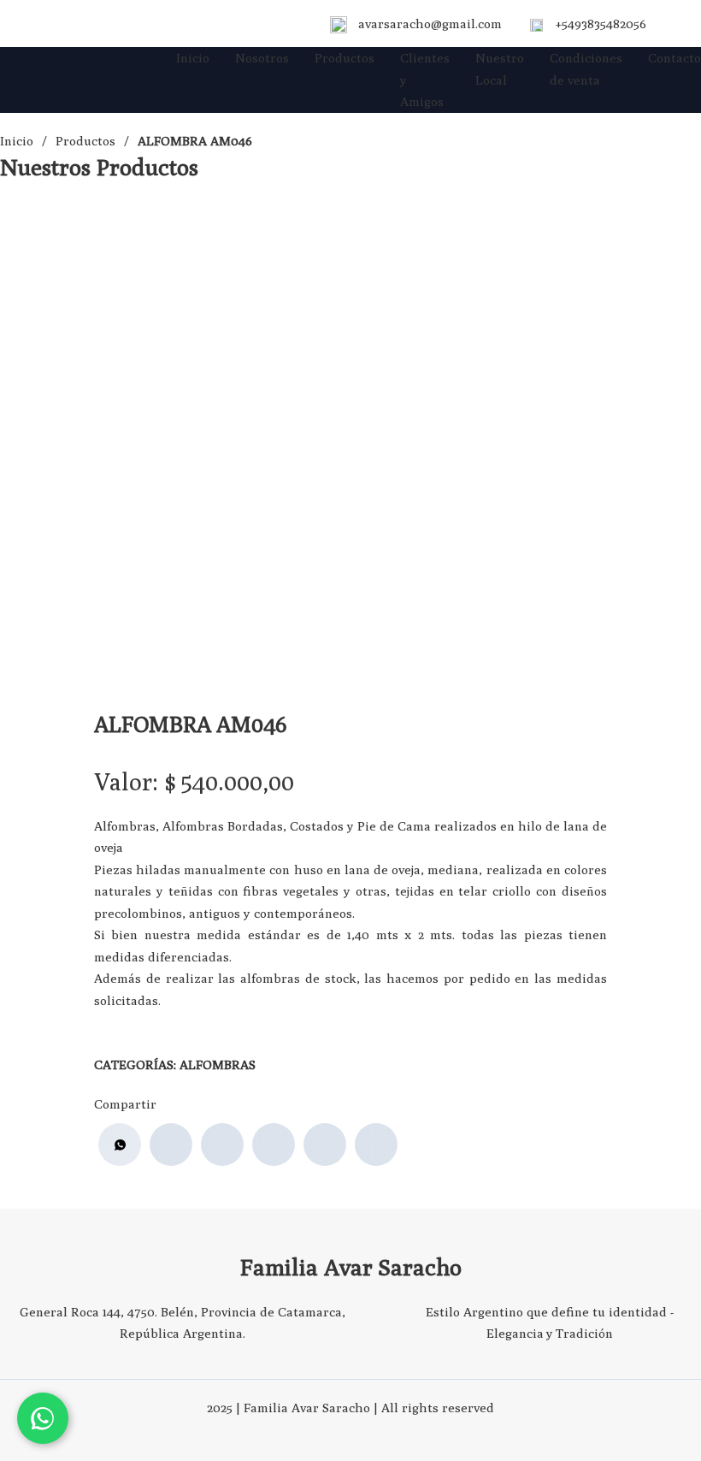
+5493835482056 (601, 23)
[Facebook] (171, 1144)
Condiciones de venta (586, 68)
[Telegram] (376, 1144)
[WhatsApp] (119, 1144)
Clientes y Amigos (425, 79)
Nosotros (262, 57)
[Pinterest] (324, 1144)
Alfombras (218, 1064)
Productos (344, 57)
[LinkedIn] (273, 1144)
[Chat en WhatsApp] (42, 1418)
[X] (222, 1144)
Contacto (674, 57)
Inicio (192, 57)
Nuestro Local (499, 68)
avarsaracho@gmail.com (430, 23)
